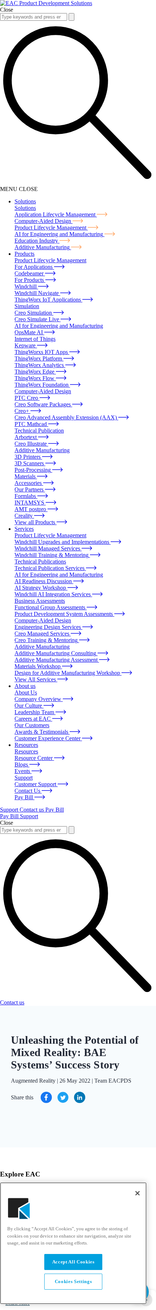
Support (10, 810)
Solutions (25, 201)
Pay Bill (54, 810)
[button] (71, 17)
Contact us (32, 810)
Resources (26, 745)
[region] (73, 1243)
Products (24, 254)
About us (25, 686)
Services (24, 529)
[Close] (137, 1193)
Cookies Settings (73, 1281)
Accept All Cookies (73, 1262)
